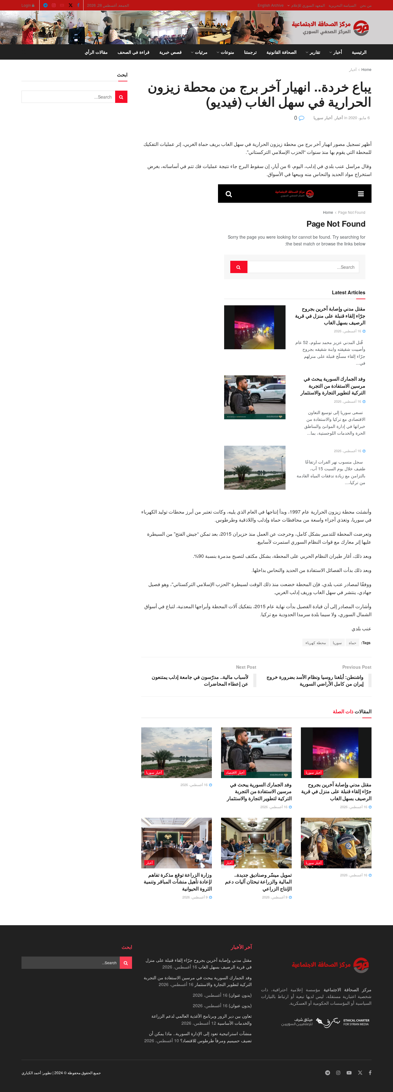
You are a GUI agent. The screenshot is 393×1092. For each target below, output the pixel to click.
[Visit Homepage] (332, 28)
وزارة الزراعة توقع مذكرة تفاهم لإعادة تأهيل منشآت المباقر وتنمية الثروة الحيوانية (178, 881)
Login (26, 5)
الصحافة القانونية (282, 52)
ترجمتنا (250, 52)
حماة (352, 642)
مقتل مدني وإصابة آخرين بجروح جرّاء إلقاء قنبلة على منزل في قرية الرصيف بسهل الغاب (336, 791)
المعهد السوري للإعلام (308, 5)
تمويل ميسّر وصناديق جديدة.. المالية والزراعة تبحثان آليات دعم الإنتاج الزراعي (258, 881)
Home (366, 69)
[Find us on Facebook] (78, 5)
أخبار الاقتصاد (235, 772)
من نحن (366, 5)
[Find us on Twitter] (70, 5)
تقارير (315, 52)
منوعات (227, 52)
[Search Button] (23, 52)
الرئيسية (359, 52)
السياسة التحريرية (342, 5)
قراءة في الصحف (134, 52)
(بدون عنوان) (240, 995)
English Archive (271, 5)
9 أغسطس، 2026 (275, 896)
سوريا (337, 642)
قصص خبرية (170, 52)
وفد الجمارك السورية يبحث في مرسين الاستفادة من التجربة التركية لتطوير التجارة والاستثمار (259, 791)
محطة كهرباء (315, 642)
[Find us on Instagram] (54, 5)
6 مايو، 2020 (359, 117)
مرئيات (201, 52)
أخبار (337, 52)
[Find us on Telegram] (45, 5)
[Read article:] (176, 752)
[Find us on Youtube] (62, 5)
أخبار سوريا (323, 117)
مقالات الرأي (96, 52)
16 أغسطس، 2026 (354, 806)
